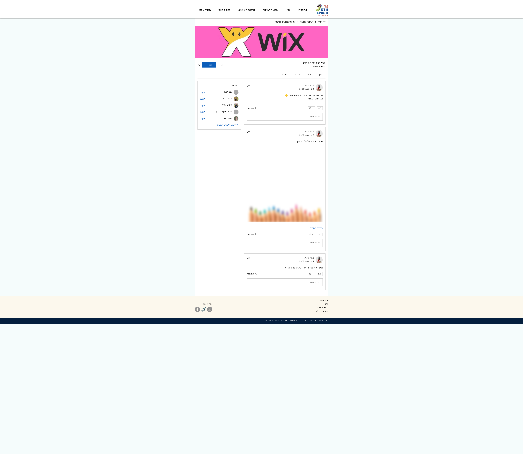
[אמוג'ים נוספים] (311, 108)
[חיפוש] (222, 65)
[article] (285, 103)
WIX (267, 320)
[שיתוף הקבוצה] (199, 64)
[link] (320, 74)
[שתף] (248, 85)
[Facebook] (197, 309)
